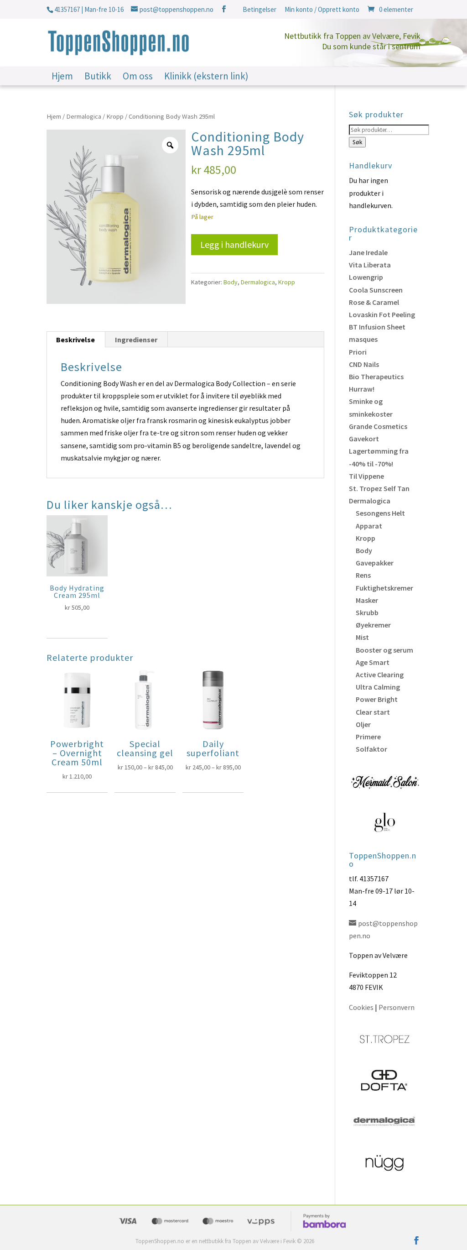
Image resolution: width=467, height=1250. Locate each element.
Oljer (363, 724)
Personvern (397, 1007)
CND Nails (364, 364)
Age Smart (372, 662)
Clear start (373, 712)
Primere (368, 736)
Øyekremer (373, 624)
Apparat (369, 525)
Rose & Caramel (374, 302)
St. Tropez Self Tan (379, 488)
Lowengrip (366, 277)
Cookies (361, 1007)
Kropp (115, 116)
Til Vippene (366, 476)
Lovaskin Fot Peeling (382, 314)
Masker (367, 600)
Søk (357, 142)
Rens (363, 575)
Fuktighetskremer (384, 587)
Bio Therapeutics (376, 376)
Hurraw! (361, 388)
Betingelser (259, 10)
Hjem (62, 77)
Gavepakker (375, 562)
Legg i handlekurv (234, 244)
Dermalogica (83, 116)
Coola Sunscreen (376, 289)
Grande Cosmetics (378, 426)
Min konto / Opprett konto (322, 10)
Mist (362, 637)
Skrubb (367, 612)
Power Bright (377, 699)
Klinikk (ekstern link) (206, 77)
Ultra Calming (378, 686)
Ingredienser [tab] (136, 339)
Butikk (97, 77)
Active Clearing (380, 674)
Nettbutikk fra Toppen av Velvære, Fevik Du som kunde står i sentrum (352, 41)
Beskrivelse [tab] (75, 339)
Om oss (138, 77)
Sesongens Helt (380, 513)
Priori (358, 351)
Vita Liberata (370, 264)
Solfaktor (371, 748)
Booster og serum (384, 649)
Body (230, 282)
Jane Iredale (368, 252)
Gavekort (364, 438)
